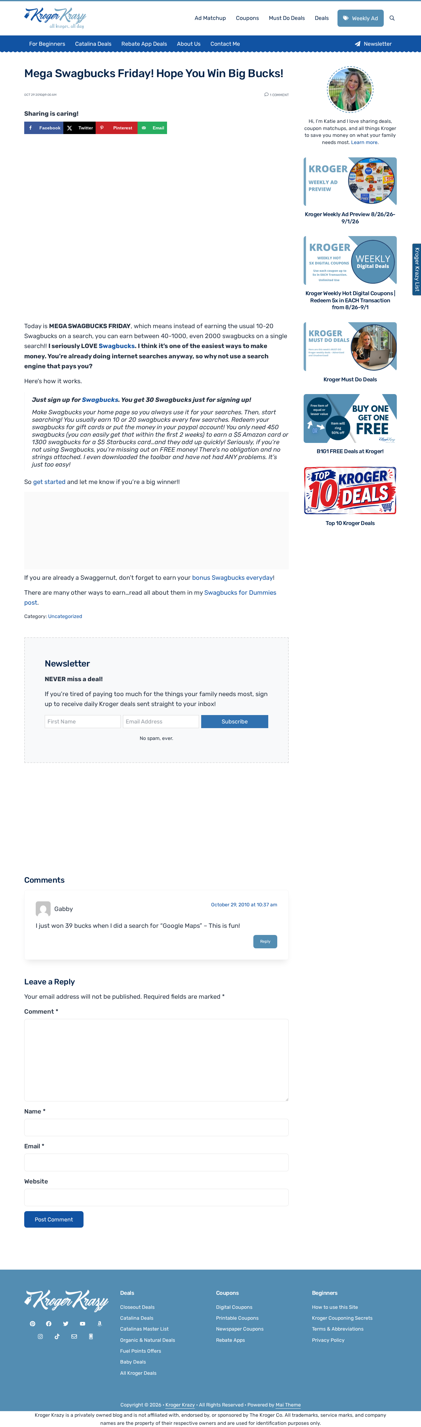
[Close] (293, 635)
